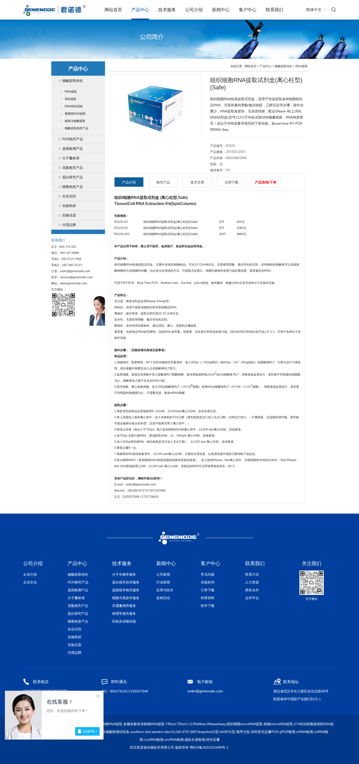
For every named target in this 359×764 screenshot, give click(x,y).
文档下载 (231, 182)
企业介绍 (30, 574)
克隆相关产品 (78, 606)
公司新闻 (163, 574)
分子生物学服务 (124, 574)
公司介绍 (194, 9)
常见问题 (207, 574)
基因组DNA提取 (75, 113)
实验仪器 (74, 645)
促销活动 (163, 598)
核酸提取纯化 (283, 66)
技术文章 (197, 182)
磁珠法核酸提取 (75, 121)
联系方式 (252, 574)
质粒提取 (70, 99)
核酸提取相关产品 (76, 128)
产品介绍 (129, 182)
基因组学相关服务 (125, 590)
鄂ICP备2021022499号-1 (209, 747)
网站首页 (113, 9)
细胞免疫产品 (78, 621)
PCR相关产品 (78, 582)
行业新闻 (163, 582)
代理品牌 (74, 653)
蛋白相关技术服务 (125, 582)
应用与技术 (164, 590)
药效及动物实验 (124, 621)
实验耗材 (74, 637)
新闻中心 (221, 9)
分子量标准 (76, 598)
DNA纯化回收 (74, 106)
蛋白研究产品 (78, 613)
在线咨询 (207, 582)
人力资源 (252, 582)
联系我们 (274, 9)
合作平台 (252, 598)
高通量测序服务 (124, 606)
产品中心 (140, 9)
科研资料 (207, 598)
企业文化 (30, 582)
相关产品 (163, 182)
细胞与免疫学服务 (125, 598)
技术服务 (167, 9)
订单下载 (207, 590)
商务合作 (252, 590)
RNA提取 (71, 91)
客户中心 (247, 9)
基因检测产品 (78, 590)
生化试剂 (74, 629)
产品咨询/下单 (265, 182)
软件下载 (207, 606)
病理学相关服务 (124, 613)
